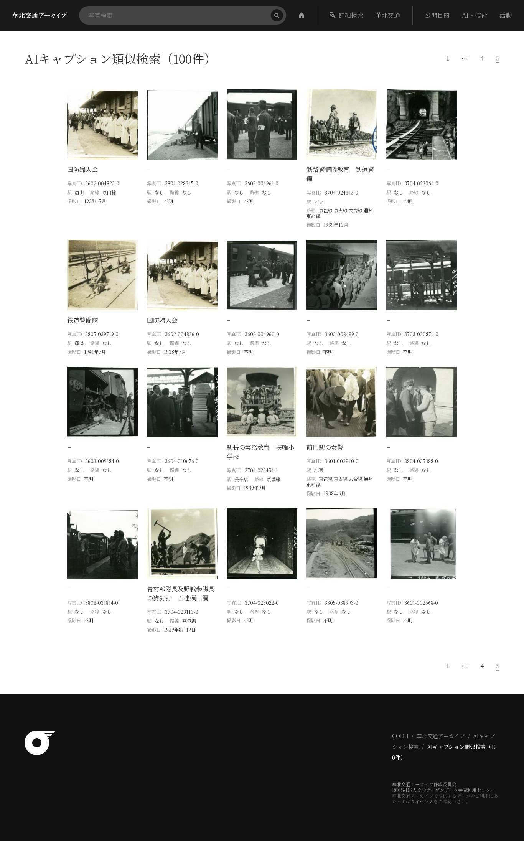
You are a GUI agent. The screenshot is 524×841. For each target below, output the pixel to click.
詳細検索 (351, 15)
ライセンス (421, 801)
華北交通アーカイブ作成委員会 (424, 784)
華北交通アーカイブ (441, 736)
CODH (400, 736)
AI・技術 (474, 15)
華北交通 (388, 15)
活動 (505, 15)
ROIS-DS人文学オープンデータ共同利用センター (443, 790)
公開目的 (437, 15)
